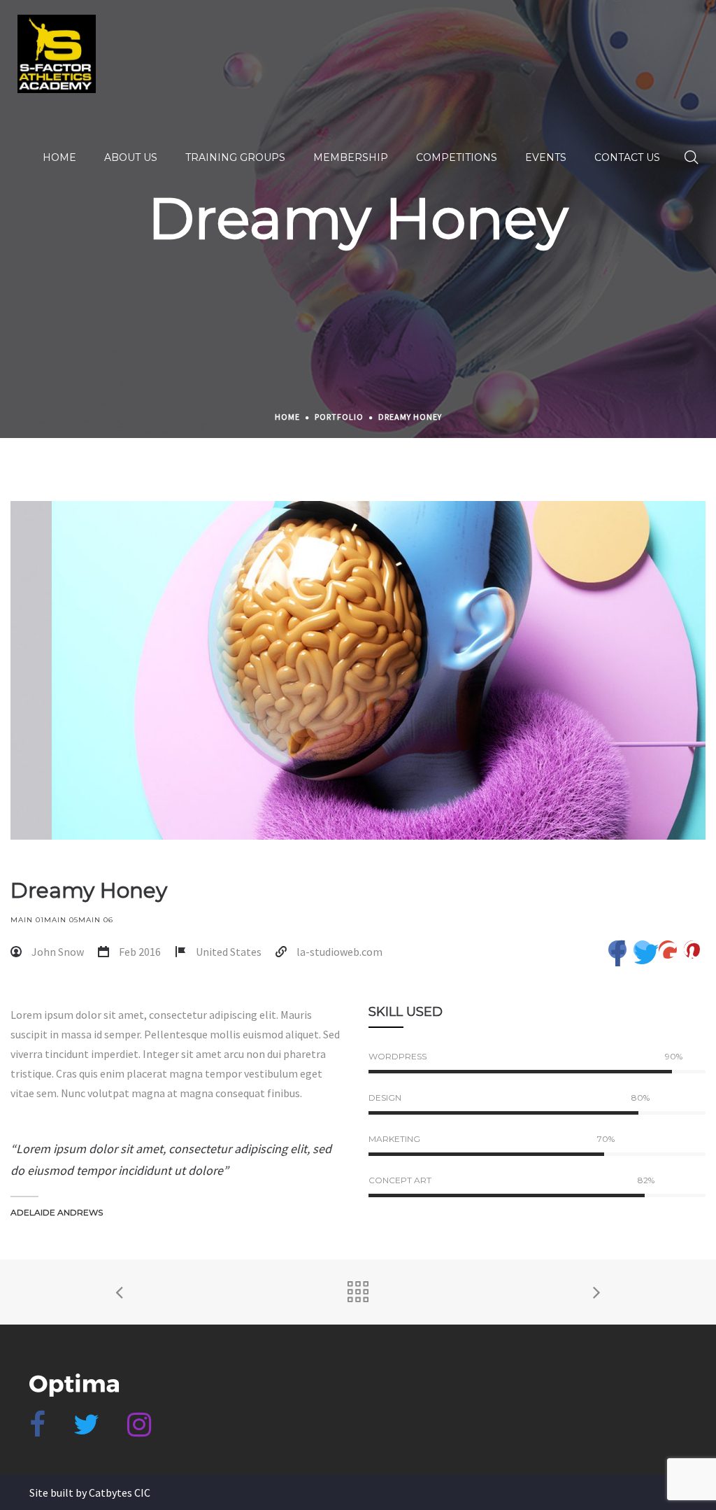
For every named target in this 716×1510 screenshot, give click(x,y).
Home (287, 416)
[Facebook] (37, 1430)
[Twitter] (86, 1430)
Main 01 (27, 919)
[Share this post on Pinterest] (693, 949)
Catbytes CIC (119, 1493)
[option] (358, 670)
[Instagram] (139, 1430)
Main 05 (61, 919)
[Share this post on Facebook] (617, 949)
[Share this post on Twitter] (642, 949)
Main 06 (95, 919)
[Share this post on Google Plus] (668, 949)
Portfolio (339, 416)
